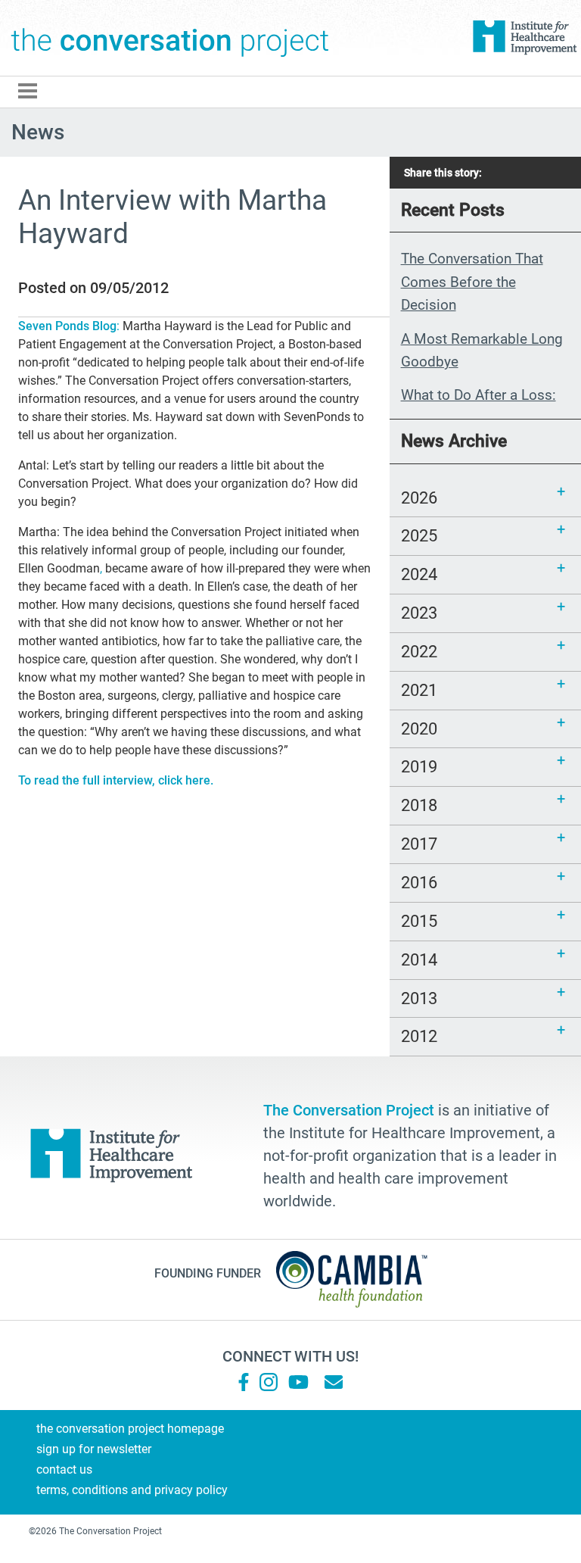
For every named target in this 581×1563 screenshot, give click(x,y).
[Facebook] (243, 1382)
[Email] (333, 1382)
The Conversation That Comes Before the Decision (472, 282)
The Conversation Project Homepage (130, 1428)
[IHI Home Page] (524, 38)
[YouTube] (297, 1382)
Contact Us (64, 1469)
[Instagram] (268, 1382)
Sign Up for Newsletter (93, 1449)
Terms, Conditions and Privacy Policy (132, 1490)
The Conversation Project (170, 38)
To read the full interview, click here (114, 780)
